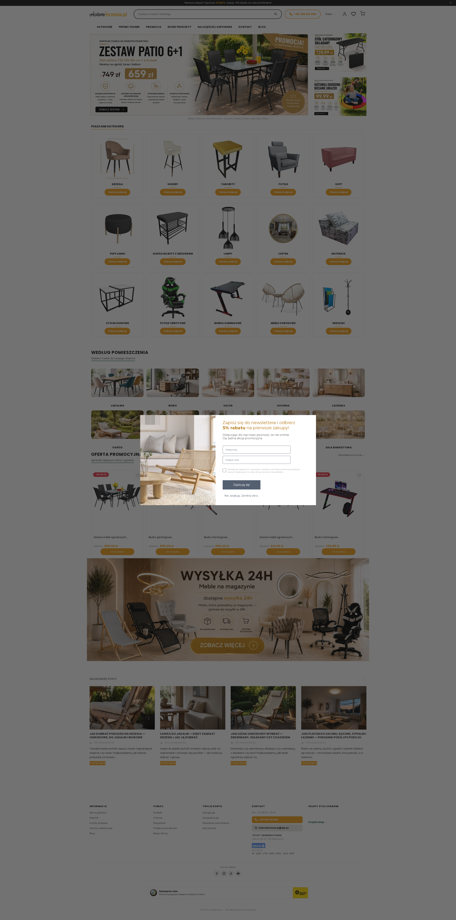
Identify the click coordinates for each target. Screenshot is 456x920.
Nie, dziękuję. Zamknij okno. (241, 495)
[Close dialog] (311, 420)
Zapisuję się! (241, 484)
